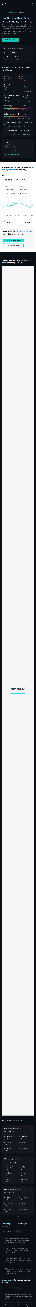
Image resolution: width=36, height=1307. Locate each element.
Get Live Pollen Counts (11, 155)
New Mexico (11, 12)
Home (4, 12)
